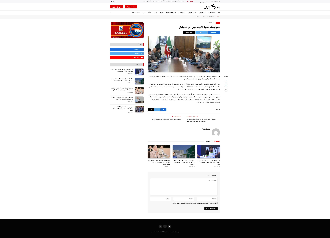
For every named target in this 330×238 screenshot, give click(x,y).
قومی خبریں (192, 12)
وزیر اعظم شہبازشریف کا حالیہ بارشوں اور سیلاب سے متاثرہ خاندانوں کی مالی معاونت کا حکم (162, 1)
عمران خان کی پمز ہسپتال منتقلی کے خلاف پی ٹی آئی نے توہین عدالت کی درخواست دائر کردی (184, 162)
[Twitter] (226, 85)
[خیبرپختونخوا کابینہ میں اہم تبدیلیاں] (184, 54)
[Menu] (219, 13)
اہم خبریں (202, 12)
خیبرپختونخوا (171, 12)
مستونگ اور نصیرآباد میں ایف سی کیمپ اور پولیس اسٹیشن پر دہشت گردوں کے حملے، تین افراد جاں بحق (201, 120)
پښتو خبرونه (130, 6)
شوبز (161, 12)
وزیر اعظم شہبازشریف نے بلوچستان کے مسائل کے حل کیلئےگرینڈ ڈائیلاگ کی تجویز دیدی (122, 98)
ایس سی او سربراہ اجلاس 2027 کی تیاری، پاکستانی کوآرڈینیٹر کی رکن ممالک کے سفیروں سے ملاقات (122, 108)
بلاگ (149, 12)
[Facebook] (226, 81)
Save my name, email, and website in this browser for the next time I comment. (194, 203)
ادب (144, 12)
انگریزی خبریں (116, 6)
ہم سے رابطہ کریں (203, 1)
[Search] (111, 13)
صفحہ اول (211, 12)
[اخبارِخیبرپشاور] (211, 7)
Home (212, 17)
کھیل (155, 12)
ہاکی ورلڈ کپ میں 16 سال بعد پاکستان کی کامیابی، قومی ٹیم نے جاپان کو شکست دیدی (209, 162)
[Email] (226, 89)
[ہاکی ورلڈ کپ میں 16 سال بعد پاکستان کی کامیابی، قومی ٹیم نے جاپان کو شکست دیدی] (208, 151)
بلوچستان (181, 12)
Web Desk (206, 129)
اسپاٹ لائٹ (136, 12)
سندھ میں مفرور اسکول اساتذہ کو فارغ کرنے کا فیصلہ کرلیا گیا (166, 119)
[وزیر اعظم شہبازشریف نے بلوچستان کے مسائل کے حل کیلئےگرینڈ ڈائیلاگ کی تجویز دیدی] (139, 99)
